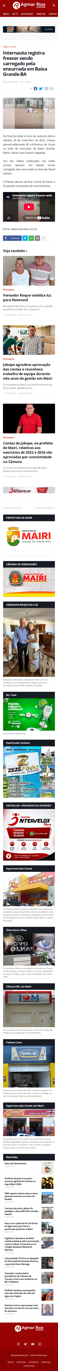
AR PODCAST (27, 13)
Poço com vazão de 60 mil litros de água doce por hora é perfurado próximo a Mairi (21, 1226)
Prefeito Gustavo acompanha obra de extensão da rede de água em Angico (20, 1293)
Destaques (8, 289)
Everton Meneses (38, 1355)
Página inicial (9, 46)
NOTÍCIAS (21, 1362)
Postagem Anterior (13, 507)
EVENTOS (41, 13)
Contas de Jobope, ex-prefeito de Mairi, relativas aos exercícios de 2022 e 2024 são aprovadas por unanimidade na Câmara (28, 452)
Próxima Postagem (44, 507)
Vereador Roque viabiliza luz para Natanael (27, 297)
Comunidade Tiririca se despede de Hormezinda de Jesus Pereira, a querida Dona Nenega (22, 1261)
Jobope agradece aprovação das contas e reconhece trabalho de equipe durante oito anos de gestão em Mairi (27, 371)
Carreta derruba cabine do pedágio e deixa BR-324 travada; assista (22, 1211)
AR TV (15, 13)
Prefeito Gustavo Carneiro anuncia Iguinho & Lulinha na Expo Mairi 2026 (20, 1181)
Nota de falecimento (15, 1163)
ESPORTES (34, 1362)
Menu (4, 5)
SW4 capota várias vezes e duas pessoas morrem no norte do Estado (21, 1196)
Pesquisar (54, 5)
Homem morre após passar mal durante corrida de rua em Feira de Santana (22, 1308)
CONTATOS (29, 1365)
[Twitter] (41, 88)
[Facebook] (35, 88)
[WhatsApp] (51, 88)
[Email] (46, 88)
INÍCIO (6, 13)
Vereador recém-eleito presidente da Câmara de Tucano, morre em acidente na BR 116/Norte (21, 1277)
